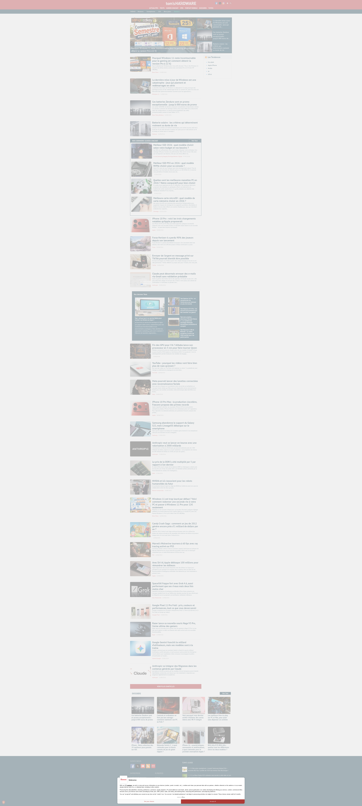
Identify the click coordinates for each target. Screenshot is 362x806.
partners (129, 785)
